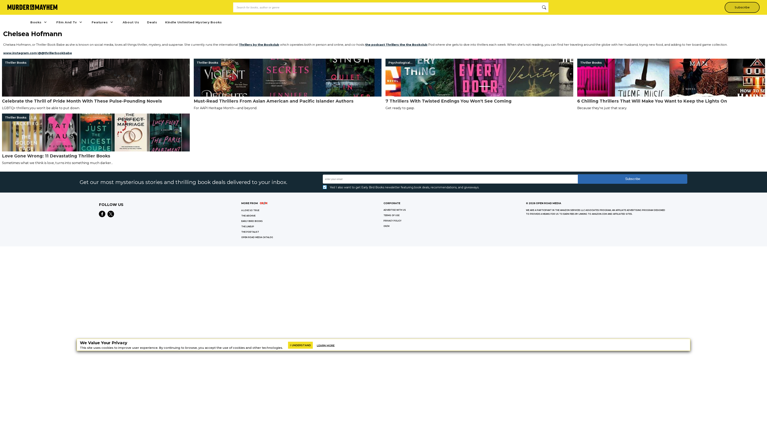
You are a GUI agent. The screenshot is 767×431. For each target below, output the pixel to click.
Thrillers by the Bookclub (259, 44)
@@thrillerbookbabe (55, 53)
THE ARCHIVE (248, 216)
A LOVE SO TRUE (250, 210)
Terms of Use (391, 215)
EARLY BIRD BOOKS (252, 221)
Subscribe (742, 7)
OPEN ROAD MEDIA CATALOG (257, 237)
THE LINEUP (247, 226)
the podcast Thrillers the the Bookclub (396, 44)
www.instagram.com (20, 53)
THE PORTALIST (250, 232)
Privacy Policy (392, 220)
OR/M (386, 226)
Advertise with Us (395, 210)
